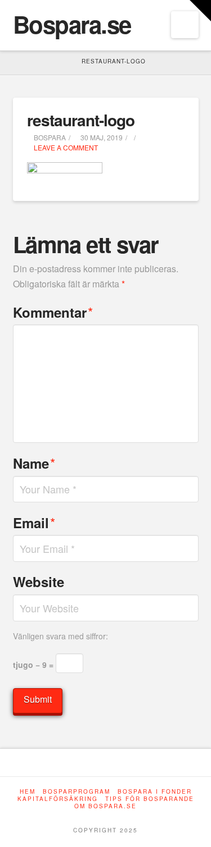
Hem (27, 791)
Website (38, 581)
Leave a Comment (65, 147)
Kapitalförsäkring (57, 799)
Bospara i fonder (155, 791)
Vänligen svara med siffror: (60, 636)
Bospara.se (72, 24)
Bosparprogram (76, 791)
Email (34, 522)
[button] (185, 24)
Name (34, 463)
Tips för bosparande (149, 799)
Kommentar (53, 312)
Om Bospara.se (105, 806)
